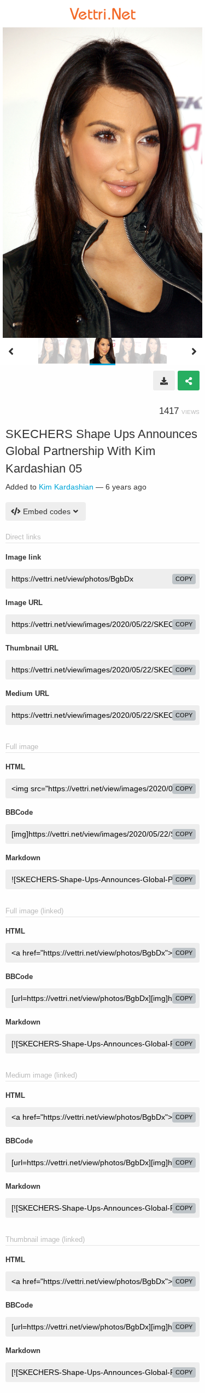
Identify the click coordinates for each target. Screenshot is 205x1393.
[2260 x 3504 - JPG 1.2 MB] (164, 380)
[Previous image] (11, 351)
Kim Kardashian (66, 486)
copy (183, 578)
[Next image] (194, 351)
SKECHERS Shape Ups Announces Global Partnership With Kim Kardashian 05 (101, 451)
